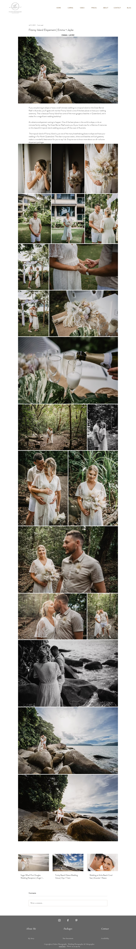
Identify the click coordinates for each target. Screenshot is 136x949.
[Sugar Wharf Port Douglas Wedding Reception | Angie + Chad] (33, 862)
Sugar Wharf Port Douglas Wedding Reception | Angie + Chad (31, 876)
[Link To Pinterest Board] (76, 920)
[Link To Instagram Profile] (59, 920)
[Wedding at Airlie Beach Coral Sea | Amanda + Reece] (102, 862)
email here (62, 946)
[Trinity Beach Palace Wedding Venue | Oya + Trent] (68, 862)
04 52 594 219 (76, 946)
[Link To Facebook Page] (67, 920)
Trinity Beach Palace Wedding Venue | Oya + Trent (66, 876)
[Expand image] (34, 168)
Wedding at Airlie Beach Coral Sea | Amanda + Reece (101, 876)
